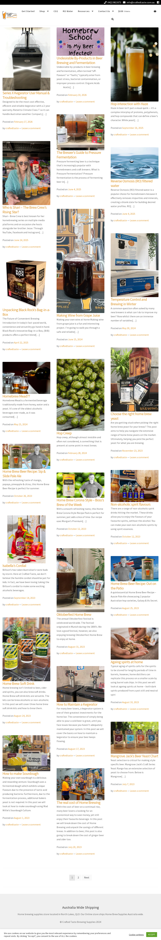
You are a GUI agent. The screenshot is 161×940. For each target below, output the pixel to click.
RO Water (68, 11)
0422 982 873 (114, 2)
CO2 (56, 11)
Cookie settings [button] (136, 934)
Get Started (28, 11)
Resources (84, 11)
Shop (42, 11)
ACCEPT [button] (151, 934)
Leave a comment (31, 128)
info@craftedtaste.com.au (141, 2)
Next (86, 877)
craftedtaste (12, 128)
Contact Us (104, 11)
